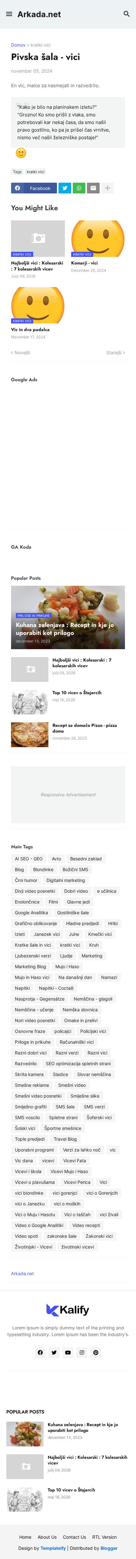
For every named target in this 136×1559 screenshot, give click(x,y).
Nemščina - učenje (34, 1009)
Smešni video (72, 1085)
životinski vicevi (77, 1246)
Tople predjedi (30, 1139)
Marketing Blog (30, 966)
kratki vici (41, 45)
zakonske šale (62, 1236)
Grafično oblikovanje (36, 923)
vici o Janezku (30, 1203)
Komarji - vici (84, 263)
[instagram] (82, 1352)
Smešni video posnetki (38, 1096)
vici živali (109, 1214)
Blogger (109, 1548)
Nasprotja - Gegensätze (40, 998)
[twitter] (54, 1352)
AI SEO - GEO (29, 858)
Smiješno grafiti (30, 1106)
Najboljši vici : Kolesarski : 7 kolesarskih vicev (37, 265)
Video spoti (26, 1236)
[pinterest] (95, 1352)
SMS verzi (94, 1106)
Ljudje (66, 955)
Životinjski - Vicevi (33, 1246)
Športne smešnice (62, 1128)
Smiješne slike (85, 1096)
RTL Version (104, 1537)
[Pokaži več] (107, 188)
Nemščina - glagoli (93, 998)
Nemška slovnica (80, 1009)
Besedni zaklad (86, 858)
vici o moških (67, 1203)
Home (25, 1537)
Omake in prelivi (80, 1020)
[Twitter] (65, 188)
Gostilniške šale (73, 912)
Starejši (113, 352)
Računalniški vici (77, 1042)
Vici (103, 1182)
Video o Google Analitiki (39, 1225)
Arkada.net (39, 14)
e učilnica (106, 891)
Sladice (60, 1074)
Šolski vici (25, 1128)
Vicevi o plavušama (35, 1182)
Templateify (53, 1548)
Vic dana (24, 1160)
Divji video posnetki (35, 891)
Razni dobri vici (30, 1052)
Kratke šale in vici (33, 945)
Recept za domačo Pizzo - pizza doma (85, 728)
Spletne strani (63, 1117)
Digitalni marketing (65, 880)
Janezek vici (47, 934)
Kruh (94, 945)
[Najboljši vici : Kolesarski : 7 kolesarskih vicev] (29, 669)
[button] (8, 14)
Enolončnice (27, 901)
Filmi (53, 901)
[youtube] (68, 1352)
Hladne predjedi (82, 923)
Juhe (74, 934)
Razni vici (97, 1052)
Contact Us (74, 1537)
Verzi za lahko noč (82, 1149)
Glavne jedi (78, 901)
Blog (19, 869)
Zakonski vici (99, 1236)
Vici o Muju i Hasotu (35, 1214)
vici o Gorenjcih (102, 1193)
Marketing (92, 955)
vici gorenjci (65, 1193)
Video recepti (86, 1225)
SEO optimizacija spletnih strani (78, 1063)
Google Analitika (31, 912)
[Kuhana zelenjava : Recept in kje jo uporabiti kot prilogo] (25, 1434)
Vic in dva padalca (30, 329)
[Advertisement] (68, 455)
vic (113, 1149)
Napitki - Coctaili (56, 988)
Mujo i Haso (67, 966)
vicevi (48, 1160)
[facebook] (40, 1352)
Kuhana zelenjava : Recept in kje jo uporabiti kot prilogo (83, 1427)
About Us (47, 1537)
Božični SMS (75, 869)
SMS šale (65, 1106)
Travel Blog (65, 1139)
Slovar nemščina (94, 1074)
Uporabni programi (34, 1149)
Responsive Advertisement (68, 794)
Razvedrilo (26, 1063)
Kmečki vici (100, 934)
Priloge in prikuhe (33, 1042)
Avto (56, 858)
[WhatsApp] (79, 188)
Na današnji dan (75, 977)
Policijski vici (93, 1031)
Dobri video (76, 891)
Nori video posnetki (35, 1020)
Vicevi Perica (77, 1182)
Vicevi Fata (74, 1160)
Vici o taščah (77, 1214)
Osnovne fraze (30, 1031)
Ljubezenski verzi (33, 955)
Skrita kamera (29, 1074)
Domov (18, 45)
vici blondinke (29, 1193)
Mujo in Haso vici (32, 977)
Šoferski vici (99, 1117)
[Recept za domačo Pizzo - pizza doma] (29, 734)
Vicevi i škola (28, 1171)
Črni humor (26, 880)
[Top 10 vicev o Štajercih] (29, 702)
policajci (62, 1031)
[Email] (93, 188)
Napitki (22, 988)
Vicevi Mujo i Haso (69, 1171)
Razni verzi (67, 1052)
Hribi (113, 923)
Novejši (22, 352)
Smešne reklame (32, 1085)
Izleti (20, 934)
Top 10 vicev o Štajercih (77, 692)
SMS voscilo (27, 1117)
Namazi (109, 977)
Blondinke (43, 869)
